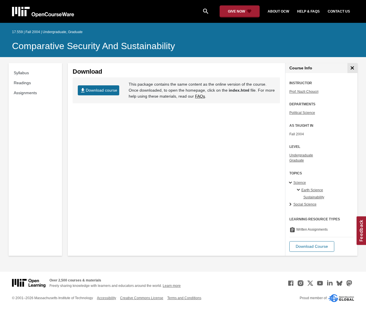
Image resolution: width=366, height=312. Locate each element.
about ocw (278, 11)
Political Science (302, 113)
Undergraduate (301, 155)
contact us (339, 11)
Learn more (172, 286)
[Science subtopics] (291, 183)
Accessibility (106, 298)
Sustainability (313, 197)
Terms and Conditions (184, 298)
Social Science (305, 204)
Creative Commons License (141, 298)
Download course (98, 90)
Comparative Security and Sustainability (93, 46)
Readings (22, 82)
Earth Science (312, 190)
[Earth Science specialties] (299, 190)
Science (299, 183)
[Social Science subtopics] (291, 204)
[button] (311, 246)
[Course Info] (352, 68)
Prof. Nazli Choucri (304, 92)
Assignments (25, 92)
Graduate (296, 160)
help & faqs (308, 11)
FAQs (200, 96)
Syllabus (21, 73)
